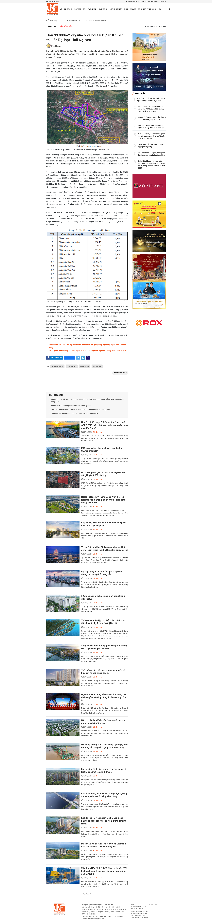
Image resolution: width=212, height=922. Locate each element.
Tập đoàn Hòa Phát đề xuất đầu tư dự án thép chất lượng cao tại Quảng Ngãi (80, 410)
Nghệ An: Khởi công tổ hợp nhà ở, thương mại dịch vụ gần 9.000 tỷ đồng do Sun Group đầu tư (103, 697)
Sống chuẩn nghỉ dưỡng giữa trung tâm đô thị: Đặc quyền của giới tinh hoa (104, 647)
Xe (160, 9)
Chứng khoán (130, 9)
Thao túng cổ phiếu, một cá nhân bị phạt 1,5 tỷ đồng (151, 145)
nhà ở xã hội (84, 366)
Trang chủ (51, 27)
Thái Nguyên (71, 366)
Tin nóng (68, 9)
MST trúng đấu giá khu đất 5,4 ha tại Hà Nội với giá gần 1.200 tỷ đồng (103, 474)
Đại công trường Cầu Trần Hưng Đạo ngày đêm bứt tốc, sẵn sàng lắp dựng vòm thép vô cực (104, 746)
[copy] (88, 358)
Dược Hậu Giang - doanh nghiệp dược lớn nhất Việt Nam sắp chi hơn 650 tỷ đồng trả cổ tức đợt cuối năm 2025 (151, 164)
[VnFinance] (52, 9)
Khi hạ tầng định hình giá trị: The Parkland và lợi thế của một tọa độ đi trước (103, 770)
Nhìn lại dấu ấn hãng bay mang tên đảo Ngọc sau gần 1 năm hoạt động (151, 154)
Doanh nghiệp (116, 9)
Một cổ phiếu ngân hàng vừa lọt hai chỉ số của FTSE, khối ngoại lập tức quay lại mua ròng (151, 136)
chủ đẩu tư (97, 366)
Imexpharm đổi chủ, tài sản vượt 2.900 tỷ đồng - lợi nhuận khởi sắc (151, 127)
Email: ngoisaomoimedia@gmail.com (155, 1)
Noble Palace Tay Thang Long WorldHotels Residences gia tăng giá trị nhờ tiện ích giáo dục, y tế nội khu (103, 500)
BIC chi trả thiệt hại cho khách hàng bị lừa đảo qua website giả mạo (151, 99)
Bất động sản (80, 9)
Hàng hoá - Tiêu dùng (147, 9)
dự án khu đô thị (57, 366)
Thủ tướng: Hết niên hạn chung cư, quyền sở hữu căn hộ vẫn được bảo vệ (103, 671)
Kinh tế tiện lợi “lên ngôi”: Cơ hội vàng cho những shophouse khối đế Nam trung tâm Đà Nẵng (103, 821)
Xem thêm (86, 894)
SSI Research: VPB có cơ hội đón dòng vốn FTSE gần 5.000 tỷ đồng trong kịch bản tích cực (151, 109)
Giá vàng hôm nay (73, 21)
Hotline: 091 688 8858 (134, 1)
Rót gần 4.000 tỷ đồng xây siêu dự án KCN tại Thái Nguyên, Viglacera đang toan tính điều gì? (88, 351)
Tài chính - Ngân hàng (97, 9)
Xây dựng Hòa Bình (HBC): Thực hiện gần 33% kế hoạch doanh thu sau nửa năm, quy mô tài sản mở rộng (104, 871)
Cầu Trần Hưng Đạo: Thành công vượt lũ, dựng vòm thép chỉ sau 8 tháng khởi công (104, 795)
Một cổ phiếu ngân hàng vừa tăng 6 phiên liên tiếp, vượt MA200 (152, 118)
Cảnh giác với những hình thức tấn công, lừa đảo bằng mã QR (74, 413)
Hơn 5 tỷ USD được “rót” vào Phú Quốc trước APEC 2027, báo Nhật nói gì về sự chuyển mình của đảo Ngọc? (104, 425)
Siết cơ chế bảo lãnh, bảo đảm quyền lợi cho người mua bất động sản (103, 721)
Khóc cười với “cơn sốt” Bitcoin (95, 21)
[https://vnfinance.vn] (61, 9)
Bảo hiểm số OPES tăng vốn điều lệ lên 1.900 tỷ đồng (71, 406)
